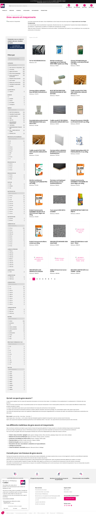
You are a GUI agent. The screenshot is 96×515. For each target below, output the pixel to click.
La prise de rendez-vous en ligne (42, 491)
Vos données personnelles (21, 513)
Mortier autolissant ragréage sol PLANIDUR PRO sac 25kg (38, 182)
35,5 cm (16, 234)
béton (16, 321)
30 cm (16, 150)
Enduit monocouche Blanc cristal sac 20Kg (38, 242)
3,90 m (16, 290)
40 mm (16, 218)
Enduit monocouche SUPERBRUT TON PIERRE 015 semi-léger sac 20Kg (79, 182)
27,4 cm (16, 205)
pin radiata (16, 102)
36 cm (16, 230)
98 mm (16, 250)
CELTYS (16, 120)
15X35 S (16, 385)
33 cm (16, 238)
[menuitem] (4, 10)
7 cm (16, 197)
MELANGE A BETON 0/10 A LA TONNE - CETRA (79, 270)
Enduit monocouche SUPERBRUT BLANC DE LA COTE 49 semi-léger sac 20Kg (37, 213)
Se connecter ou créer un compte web (16, 46)
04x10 (16, 379)
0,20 (16, 271)
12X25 (16, 377)
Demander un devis (68, 491)
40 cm (16, 211)
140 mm (16, 262)
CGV (35, 513)
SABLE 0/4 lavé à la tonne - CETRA (58, 270)
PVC (16, 338)
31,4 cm (16, 201)
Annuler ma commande (40, 504)
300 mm (16, 266)
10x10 (16, 371)
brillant (16, 186)
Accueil (8, 15)
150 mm (16, 254)
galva (16, 330)
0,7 (16, 352)
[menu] (48, 10)
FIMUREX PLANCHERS (16, 84)
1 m (16, 286)
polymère (16, 323)
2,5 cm (16, 213)
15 (16, 143)
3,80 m (16, 296)
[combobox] (35, 6)
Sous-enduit (16, 80)
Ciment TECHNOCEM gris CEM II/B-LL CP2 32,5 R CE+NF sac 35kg (80, 62)
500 (16, 152)
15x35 (16, 387)
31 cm (16, 245)
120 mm (16, 256)
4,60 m (16, 292)
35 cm (16, 236)
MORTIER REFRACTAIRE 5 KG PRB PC (79, 211)
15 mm (16, 174)
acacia (16, 100)
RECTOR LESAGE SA (16, 112)
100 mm (16, 252)
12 (16, 158)
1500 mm (16, 278)
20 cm (16, 147)
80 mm (16, 220)
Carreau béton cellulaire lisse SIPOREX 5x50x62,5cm (38, 91)
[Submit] (10, 6)
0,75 (16, 354)
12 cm (16, 167)
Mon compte (66, 489)
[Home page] (64, 505)
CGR (48, 513)
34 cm (16, 241)
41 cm (16, 243)
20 (16, 141)
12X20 (16, 375)
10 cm (16, 156)
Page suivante (54, 279)
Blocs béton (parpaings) (16, 73)
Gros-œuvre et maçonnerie (16, 67)
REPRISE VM (16, 133)
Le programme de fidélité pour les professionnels (45, 497)
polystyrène (16, 332)
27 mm (16, 149)
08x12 (16, 381)
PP (16, 325)
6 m (16, 288)
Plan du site (52, 513)
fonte (16, 334)
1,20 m (16, 298)
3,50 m (16, 304)
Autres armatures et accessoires (16, 76)
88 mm (16, 258)
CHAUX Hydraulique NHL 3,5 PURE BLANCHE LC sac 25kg (80, 151)
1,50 (16, 360)
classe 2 (16, 91)
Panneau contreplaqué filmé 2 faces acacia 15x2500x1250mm (57, 182)
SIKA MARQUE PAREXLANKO (16, 122)
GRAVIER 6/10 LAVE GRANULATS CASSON (36, 270)
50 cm (16, 165)
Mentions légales (10, 513)
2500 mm (16, 309)
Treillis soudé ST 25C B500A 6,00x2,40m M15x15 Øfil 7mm (59, 121)
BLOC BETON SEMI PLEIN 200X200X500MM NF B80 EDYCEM (58, 92)
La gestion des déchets (40, 502)
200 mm (16, 264)
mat (16, 184)
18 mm (16, 176)
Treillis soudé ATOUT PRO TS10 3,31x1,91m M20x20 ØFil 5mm (38, 152)
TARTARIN (16, 125)
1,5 (16, 358)
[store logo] (3, 6)
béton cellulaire (16, 326)
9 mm (16, 178)
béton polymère (16, 328)
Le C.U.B (37, 500)
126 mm (16, 260)
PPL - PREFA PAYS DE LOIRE (16, 131)
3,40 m (16, 302)
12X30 (16, 383)
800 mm (16, 311)
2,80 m (16, 294)
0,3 (16, 364)
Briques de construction (16, 82)
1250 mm (16, 276)
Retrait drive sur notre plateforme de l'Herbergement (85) (47, 495)
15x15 (16, 373)
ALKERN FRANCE (16, 116)
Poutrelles (16, 69)
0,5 (16, 346)
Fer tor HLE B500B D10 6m (37, 60)
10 (16, 154)
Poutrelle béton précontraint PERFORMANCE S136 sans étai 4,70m (38, 122)
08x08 (16, 389)
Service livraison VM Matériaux (41, 493)
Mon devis (84, 7)
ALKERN (16, 86)
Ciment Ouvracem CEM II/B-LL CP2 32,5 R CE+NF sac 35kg (80, 121)
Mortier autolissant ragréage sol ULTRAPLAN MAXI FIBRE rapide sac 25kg (59, 62)
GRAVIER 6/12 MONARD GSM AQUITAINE (59, 242)
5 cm (16, 199)
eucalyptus (16, 104)
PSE (16, 336)
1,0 (16, 356)
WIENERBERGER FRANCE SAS (16, 128)
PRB (16, 118)
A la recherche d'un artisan (41, 489)
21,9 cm (16, 203)
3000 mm (16, 313)
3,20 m (16, 300)
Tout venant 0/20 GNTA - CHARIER (58, 211)
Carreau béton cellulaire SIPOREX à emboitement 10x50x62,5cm (58, 152)
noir (16, 187)
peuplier (16, 98)
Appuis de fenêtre (16, 71)
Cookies (30, 513)
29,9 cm (16, 209)
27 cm (16, 239)
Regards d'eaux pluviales (16, 78)
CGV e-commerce (41, 513)
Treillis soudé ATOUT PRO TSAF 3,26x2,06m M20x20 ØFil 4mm (79, 92)
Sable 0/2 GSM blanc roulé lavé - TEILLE (79, 242)
